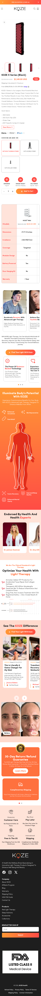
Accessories (6, 916)
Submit (20, 935)
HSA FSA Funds (7, 897)
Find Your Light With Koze (22, 352)
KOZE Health (23, 985)
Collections (6, 919)
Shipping (4, 83)
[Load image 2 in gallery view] (20, 67)
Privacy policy (19, 990)
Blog (3, 888)
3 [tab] (22, 334)
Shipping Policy (7, 894)
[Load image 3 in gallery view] (31, 67)
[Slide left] (2, 68)
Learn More (20, 771)
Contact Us (6, 900)
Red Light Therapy (8, 910)
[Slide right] (39, 68)
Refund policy (9, 990)
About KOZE (6, 882)
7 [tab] (29, 556)
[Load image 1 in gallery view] (10, 67)
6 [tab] (26, 556)
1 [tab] (16, 334)
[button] (2, 8)
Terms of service (31, 990)
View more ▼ (8, 127)
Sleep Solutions (7, 913)
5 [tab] (23, 556)
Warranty (5, 891)
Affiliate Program (8, 885)
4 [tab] (25, 334)
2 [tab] (19, 334)
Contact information (26, 993)
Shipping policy (13, 993)
